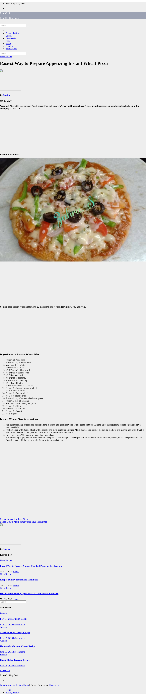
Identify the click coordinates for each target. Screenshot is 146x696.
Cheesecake (11, 38)
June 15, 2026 (6, 624)
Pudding (9, 46)
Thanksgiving (12, 48)
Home (8, 690)
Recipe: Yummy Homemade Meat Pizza (19, 579)
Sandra (6, 95)
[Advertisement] (73, 131)
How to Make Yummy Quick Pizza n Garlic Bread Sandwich (29, 593)
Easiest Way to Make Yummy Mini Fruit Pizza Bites (23, 522)
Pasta (8, 41)
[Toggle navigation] (1, 23)
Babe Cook (5, 13)
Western (3, 613)
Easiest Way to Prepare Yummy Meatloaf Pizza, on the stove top (31, 566)
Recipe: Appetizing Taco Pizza (14, 519)
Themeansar (54, 685)
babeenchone (19, 624)
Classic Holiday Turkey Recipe (15, 632)
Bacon (9, 36)
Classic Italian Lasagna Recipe (15, 660)
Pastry (8, 43)
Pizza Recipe (6, 56)
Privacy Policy (12, 33)
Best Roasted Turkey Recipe (13, 619)
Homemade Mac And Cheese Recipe (17, 646)
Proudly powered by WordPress (14, 685)
